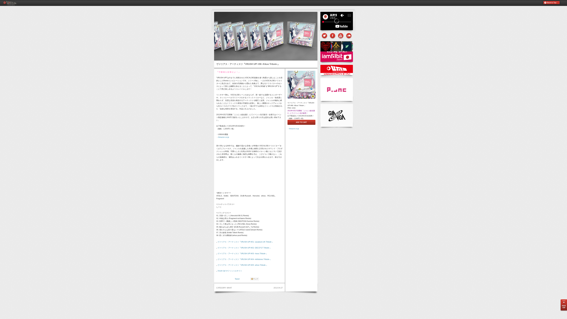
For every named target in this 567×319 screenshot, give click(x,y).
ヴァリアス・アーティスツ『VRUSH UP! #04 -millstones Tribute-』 (245, 259)
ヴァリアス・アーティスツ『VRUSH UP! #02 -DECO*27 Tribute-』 (244, 248)
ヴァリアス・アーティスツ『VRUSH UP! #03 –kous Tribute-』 (243, 254)
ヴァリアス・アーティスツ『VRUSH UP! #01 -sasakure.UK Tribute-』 (246, 242)
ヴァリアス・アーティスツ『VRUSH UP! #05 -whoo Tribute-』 (243, 265)
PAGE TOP (563, 305)
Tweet (237, 279)
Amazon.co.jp (223, 137)
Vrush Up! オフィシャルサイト (230, 271)
